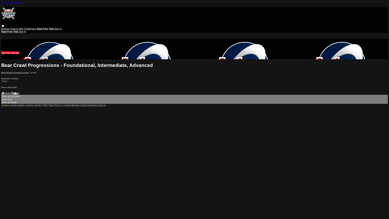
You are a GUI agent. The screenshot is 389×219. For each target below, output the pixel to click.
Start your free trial (10, 52)
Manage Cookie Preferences (85, 105)
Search (14, 29)
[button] (3, 26)
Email (16, 93)
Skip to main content (11, 2)
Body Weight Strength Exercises (15, 72)
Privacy (59, 105)
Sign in (58, 29)
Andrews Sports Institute (13, 105)
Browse (5, 29)
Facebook (6, 93)
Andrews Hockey (33, 105)
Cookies (67, 105)
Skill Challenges (27, 29)
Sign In (22, 31)
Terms (51, 105)
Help (45, 105)
